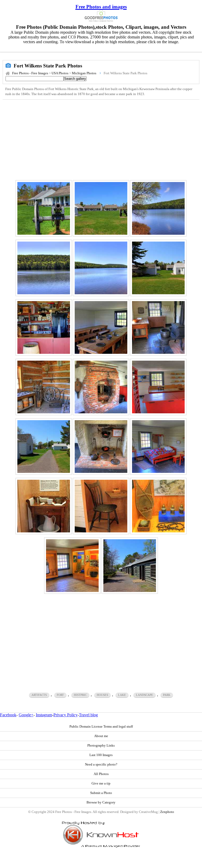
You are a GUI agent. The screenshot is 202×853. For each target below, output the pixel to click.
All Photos (101, 774)
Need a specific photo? (101, 764)
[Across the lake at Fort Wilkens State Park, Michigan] (44, 268)
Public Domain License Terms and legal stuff (101, 726)
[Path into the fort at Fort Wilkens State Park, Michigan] (44, 446)
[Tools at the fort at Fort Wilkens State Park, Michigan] (158, 506)
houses (102, 695)
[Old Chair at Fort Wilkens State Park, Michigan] (101, 506)
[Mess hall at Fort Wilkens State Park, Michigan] (158, 387)
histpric (80, 695)
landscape (144, 695)
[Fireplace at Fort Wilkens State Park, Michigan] (101, 446)
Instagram (44, 715)
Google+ (26, 715)
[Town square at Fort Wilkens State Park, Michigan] (101, 208)
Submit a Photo (101, 793)
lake (122, 695)
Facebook (8, 715)
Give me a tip (101, 783)
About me (101, 736)
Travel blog (88, 715)
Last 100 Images (101, 755)
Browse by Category (101, 802)
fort (60, 695)
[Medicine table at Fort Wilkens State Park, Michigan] (44, 506)
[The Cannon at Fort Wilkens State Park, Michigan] (44, 208)
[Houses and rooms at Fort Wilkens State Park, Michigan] (158, 268)
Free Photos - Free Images (30, 73)
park (166, 695)
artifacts (39, 695)
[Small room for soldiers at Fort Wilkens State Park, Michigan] (158, 327)
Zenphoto (167, 812)
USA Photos (60, 73)
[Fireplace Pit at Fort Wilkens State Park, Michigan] (101, 387)
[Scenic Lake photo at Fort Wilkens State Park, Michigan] (158, 208)
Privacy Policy (65, 715)
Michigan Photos (84, 73)
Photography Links (101, 745)
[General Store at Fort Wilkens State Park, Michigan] (44, 327)
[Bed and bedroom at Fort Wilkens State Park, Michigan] (158, 446)
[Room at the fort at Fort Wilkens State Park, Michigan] (72, 565)
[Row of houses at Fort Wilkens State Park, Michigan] (130, 565)
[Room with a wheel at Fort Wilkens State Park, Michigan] (44, 387)
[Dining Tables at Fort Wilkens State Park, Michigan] (101, 327)
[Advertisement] (101, 139)
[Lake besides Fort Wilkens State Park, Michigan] (101, 268)
